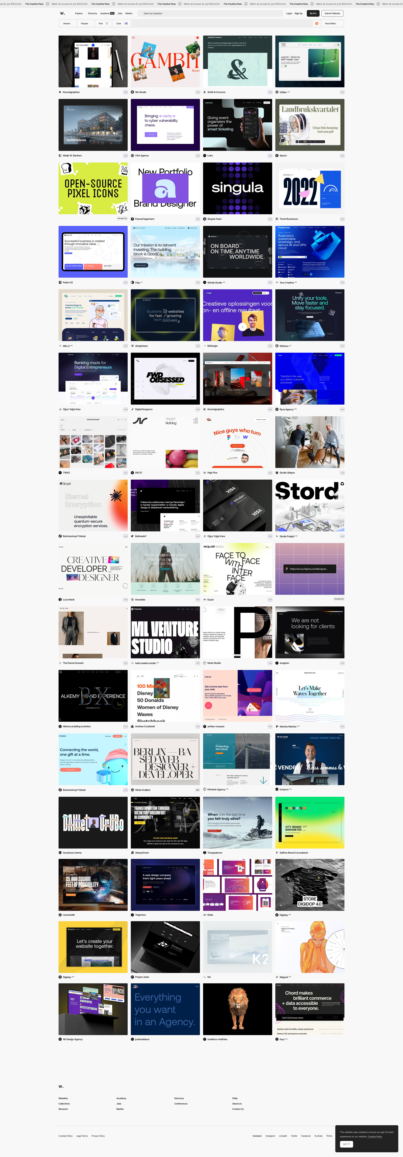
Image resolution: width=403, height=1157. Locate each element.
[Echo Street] (165, 252)
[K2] (237, 947)
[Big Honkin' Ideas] (165, 1009)
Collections (64, 1103)
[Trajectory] (165, 885)
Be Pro (313, 13)
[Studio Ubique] (309, 442)
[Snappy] (93, 759)
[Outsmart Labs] (309, 696)
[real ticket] (237, 125)
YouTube (318, 1136)
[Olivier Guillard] (165, 759)
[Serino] (93, 632)
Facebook (306, 1136)
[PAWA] (165, 632)
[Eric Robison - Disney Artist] (165, 696)
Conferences (180, 1103)
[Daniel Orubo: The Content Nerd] (93, 823)
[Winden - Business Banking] (93, 378)
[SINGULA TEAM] (237, 188)
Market (128, 13)
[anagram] (309, 632)
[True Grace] (165, 569)
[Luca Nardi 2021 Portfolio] (93, 569)
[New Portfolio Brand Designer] (165, 188)
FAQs (235, 1098)
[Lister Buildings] (93, 125)
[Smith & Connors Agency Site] (237, 61)
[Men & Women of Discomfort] (165, 823)
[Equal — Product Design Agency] (237, 569)
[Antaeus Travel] (237, 252)
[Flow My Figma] (237, 442)
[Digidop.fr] (93, 947)
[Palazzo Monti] (237, 632)
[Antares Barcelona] (237, 378)
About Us (237, 1103)
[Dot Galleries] (93, 61)
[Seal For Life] (237, 759)
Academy (107, 13)
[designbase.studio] (165, 315)
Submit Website (332, 13)
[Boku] (237, 885)
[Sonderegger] (93, 442)
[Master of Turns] (237, 823)
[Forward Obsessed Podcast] (165, 378)
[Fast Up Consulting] (165, 947)
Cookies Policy (66, 1136)
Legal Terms (82, 1136)
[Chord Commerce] (309, 1009)
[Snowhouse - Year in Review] (309, 188)
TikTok (329, 1136)
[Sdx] (309, 378)
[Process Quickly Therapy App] (309, 947)
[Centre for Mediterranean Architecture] (93, 1009)
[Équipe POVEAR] (309, 759)
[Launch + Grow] (309, 61)
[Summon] (309, 315)
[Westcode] (93, 252)
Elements (63, 1109)
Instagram (270, 1136)
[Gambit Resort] (165, 61)
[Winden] (237, 505)
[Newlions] (237, 1009)
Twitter (294, 1136)
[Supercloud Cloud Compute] (309, 252)
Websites (63, 1098)
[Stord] (309, 505)
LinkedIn (283, 1136)
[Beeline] (237, 696)
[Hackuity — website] (165, 125)
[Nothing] (165, 442)
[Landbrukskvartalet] (309, 125)
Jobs (120, 13)
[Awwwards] (62, 13)
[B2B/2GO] (93, 315)
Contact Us (238, 1109)
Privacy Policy (98, 1136)
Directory (92, 13)
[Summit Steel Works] (93, 885)
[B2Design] (237, 315)
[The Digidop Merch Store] (309, 885)
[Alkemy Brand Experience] (93, 696)
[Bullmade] (165, 505)
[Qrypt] (93, 505)
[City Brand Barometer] (309, 823)
